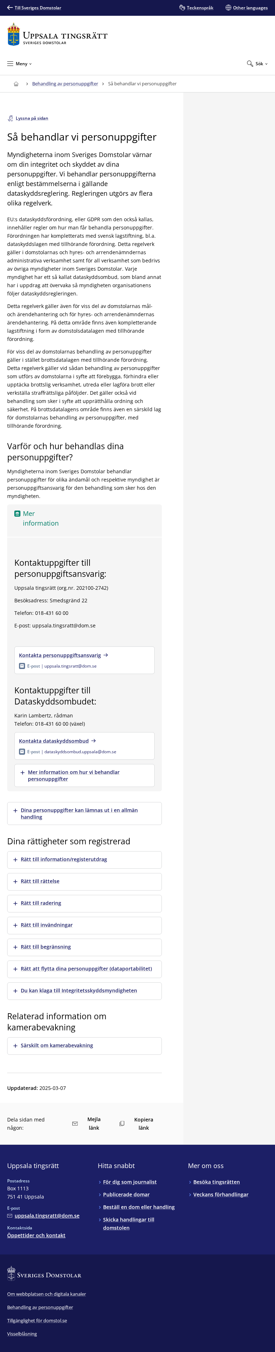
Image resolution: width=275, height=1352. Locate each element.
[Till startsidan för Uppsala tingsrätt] (57, 34)
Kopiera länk (143, 1123)
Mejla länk (94, 1123)
